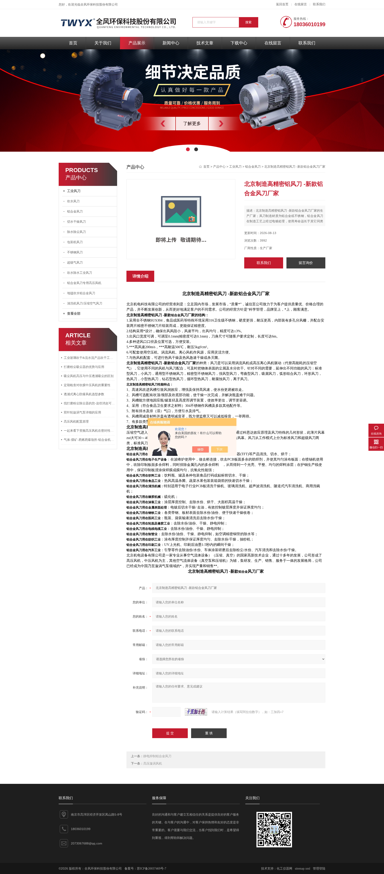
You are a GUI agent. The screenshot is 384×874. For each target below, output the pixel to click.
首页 (73, 43)
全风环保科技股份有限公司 (99, 4)
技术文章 (204, 43)
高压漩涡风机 (152, 763)
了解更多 (192, 123)
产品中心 (219, 166)
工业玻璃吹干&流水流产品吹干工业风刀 (89, 358)
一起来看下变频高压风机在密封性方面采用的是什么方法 (89, 430)
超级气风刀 (75, 262)
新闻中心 (170, 43)
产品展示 (136, 43)
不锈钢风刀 (75, 252)
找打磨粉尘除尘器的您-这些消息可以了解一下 (89, 403)
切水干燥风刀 (76, 221)
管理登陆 (319, 868)
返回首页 (282, 4)
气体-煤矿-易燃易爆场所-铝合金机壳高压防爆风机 (89, 439)
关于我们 (102, 43)
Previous (153, 123)
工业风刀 (73, 191)
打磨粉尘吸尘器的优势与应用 (84, 367)
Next (231, 123)
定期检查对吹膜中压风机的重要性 (87, 385)
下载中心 (238, 43)
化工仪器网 (284, 868)
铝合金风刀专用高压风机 (84, 283)
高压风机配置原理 (76, 421)
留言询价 (306, 263)
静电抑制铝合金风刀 (157, 756)
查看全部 (73, 313)
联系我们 (319, 4)
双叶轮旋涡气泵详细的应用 (82, 412)
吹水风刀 (73, 201)
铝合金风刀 (75, 211)
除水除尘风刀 (76, 232)
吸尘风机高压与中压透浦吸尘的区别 (89, 376)
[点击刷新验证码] (196, 712)
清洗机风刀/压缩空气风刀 (84, 303)
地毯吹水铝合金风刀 (81, 293)
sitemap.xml (302, 868)
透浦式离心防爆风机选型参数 (84, 394)
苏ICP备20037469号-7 (151, 868)
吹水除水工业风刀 (79, 272)
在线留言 (300, 4)
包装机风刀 (75, 242)
